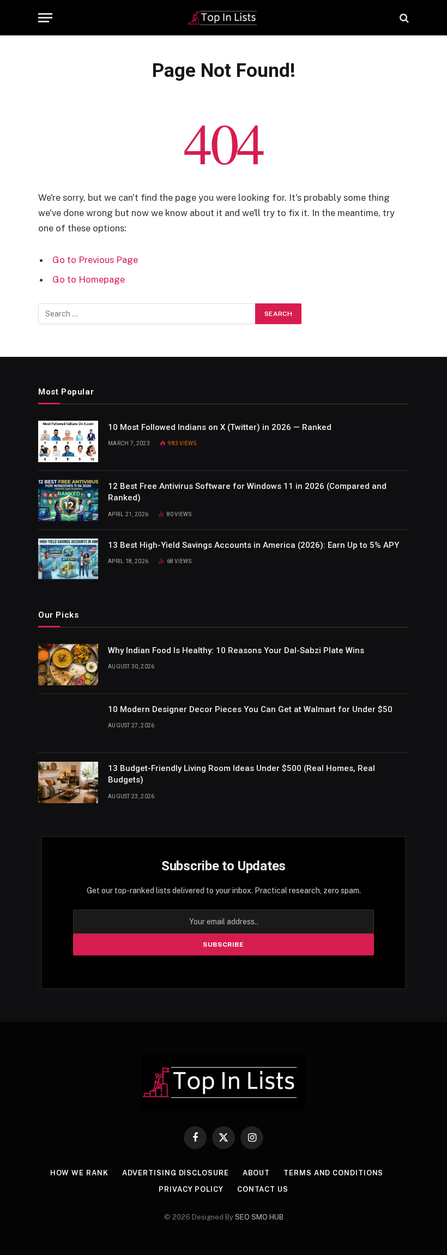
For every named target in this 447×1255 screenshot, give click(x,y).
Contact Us (262, 1189)
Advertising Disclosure (175, 1173)
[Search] (403, 17)
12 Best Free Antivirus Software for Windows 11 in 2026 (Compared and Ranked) (247, 492)
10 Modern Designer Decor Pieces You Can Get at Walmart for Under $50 (250, 709)
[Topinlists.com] (224, 17)
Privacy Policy (191, 1189)
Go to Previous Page (95, 259)
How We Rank (79, 1173)
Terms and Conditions (333, 1173)
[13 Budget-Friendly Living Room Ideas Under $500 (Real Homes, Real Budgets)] (68, 782)
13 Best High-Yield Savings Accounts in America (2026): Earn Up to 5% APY (253, 545)
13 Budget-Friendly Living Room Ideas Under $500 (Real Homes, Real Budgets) (241, 774)
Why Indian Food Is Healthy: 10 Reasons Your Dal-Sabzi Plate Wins (236, 650)
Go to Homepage (88, 279)
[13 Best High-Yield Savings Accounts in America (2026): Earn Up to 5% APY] (68, 559)
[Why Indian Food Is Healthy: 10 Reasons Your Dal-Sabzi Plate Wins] (68, 664)
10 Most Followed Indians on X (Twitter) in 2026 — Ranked (219, 427)
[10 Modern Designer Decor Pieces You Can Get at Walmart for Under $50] (68, 723)
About (256, 1173)
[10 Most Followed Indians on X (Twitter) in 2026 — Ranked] (68, 441)
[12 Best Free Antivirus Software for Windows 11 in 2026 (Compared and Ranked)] (68, 500)
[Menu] (45, 17)
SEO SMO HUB (259, 1217)
